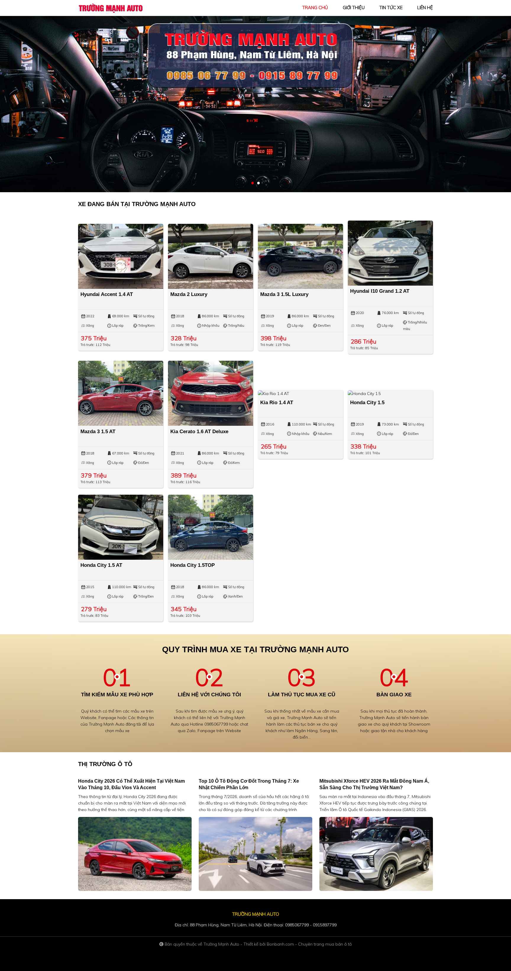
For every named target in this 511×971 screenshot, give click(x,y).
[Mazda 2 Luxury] (210, 256)
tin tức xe (390, 7)
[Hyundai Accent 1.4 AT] (120, 256)
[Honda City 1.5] (390, 393)
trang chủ (315, 7)
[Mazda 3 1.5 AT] (120, 393)
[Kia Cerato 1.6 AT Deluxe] (210, 393)
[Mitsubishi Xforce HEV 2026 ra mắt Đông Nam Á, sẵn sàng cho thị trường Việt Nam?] (376, 853)
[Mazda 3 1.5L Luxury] (300, 256)
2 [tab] (258, 183)
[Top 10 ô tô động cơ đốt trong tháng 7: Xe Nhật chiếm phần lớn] (255, 853)
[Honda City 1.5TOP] (210, 527)
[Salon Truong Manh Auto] (110, 7)
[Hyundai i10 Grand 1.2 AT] (390, 253)
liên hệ (425, 7)
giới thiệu (354, 7)
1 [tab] (253, 183)
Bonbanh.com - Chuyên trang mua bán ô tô (309, 944)
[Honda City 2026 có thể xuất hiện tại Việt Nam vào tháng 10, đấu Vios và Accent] (135, 853)
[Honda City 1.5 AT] (120, 527)
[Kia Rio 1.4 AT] (300, 393)
